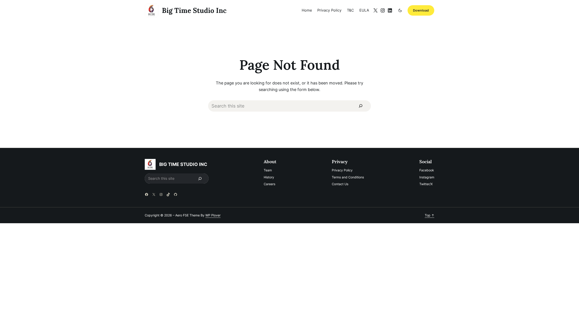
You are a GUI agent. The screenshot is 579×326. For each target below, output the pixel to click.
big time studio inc (194, 10)
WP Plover (213, 215)
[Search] (360, 106)
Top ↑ (429, 215)
